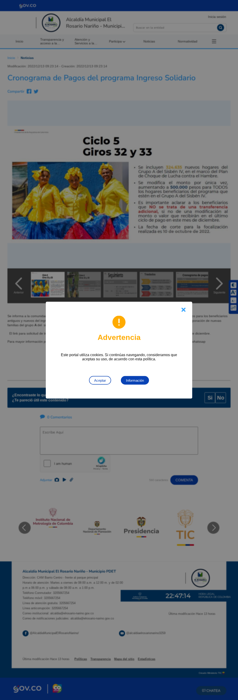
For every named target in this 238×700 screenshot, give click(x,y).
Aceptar (100, 380)
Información (135, 380)
